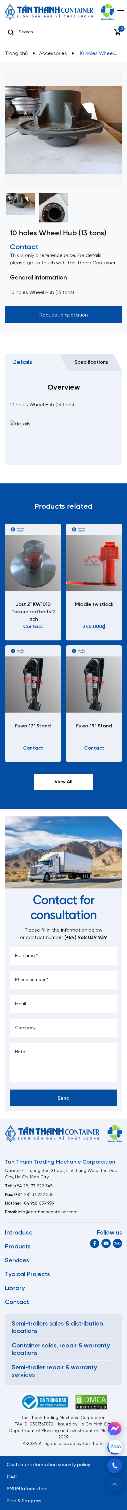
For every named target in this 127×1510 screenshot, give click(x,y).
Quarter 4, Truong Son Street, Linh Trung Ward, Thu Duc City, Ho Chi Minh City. (61, 1174)
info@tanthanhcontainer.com (48, 1212)
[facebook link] (94, 1243)
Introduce (19, 1233)
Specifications (91, 362)
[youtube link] (106, 1243)
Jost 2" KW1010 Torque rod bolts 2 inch (33, 612)
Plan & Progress (24, 1501)
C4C (12, 1476)
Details (22, 362)
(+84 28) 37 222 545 (33, 1186)
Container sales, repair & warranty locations (61, 1349)
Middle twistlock (94, 604)
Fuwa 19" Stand (94, 726)
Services (17, 1260)
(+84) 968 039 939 (85, 937)
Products (18, 1246)
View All (63, 781)
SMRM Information (27, 1488)
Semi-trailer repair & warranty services (54, 1371)
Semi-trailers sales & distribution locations (57, 1327)
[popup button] (114, 1484)
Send (64, 1098)
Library (15, 1288)
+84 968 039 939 (38, 1203)
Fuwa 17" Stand (33, 726)
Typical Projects (27, 1274)
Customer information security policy (48, 1464)
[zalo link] (117, 1243)
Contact (17, 1302)
